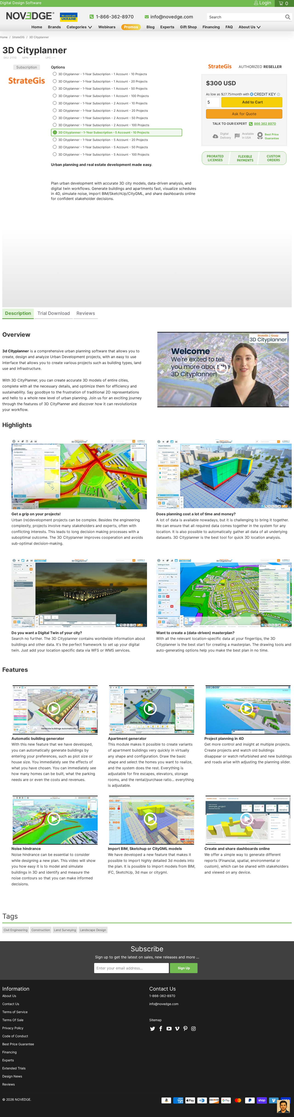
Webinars (107, 27)
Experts (167, 27)
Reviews (8, 1084)
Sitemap (155, 1020)
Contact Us (10, 1004)
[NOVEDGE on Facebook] (161, 1029)
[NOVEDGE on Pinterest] (185, 1029)
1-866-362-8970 (115, 17)
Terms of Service (15, 1012)
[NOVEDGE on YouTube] (169, 1029)
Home (36, 27)
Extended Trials (13, 1068)
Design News (12, 1076)
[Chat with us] (283, 1106)
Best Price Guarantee (18, 1044)
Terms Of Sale (12, 1020)
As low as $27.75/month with (228, 94)
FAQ (229, 27)
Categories (77, 27)
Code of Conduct (15, 1036)
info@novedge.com (171, 17)
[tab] (18, 314)
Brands (54, 27)
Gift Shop (188, 27)
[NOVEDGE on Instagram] (193, 1029)
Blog (151, 27)
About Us (247, 27)
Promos (131, 27)
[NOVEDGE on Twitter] (152, 1029)
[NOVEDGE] (31, 16)
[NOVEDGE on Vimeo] (177, 1029)
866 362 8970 (265, 123)
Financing (211, 27)
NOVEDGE (22, 1099)
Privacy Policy (12, 1028)
